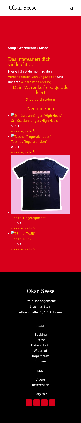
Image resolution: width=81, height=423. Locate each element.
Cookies (40, 361)
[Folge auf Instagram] (29, 402)
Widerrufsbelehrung (36, 82)
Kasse (43, 48)
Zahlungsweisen (44, 77)
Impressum (40, 356)
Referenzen (40, 385)
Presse (41, 340)
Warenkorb (27, 48)
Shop (12, 48)
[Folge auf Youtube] (52, 402)
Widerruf (40, 350)
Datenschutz (40, 345)
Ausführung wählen (21, 131)
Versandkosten (19, 77)
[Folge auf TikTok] (44, 402)
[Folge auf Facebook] (36, 402)
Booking (40, 334)
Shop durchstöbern (40, 99)
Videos (41, 379)
